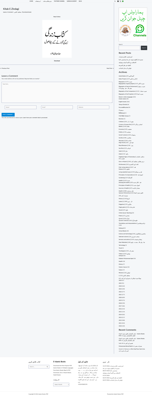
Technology (122, 245)
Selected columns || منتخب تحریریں (129, 236)
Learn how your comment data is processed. (35, 117)
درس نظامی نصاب (47, 1)
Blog (80, 1)
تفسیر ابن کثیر (129, 343)
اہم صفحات (38, 1)
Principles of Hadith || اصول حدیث (129, 185)
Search (121, 44)
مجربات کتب (124, 195)
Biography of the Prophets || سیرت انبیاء (131, 94)
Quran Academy (72, 1)
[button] (115, 1)
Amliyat (121, 255)
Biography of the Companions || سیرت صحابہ (133, 91)
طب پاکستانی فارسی (129, 340)
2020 (120, 297)
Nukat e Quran (123, 267)
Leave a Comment (8, 12)
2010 (120, 326)
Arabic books (122, 98)
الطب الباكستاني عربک (129, 335)
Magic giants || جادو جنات (127, 207)
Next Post (110, 68)
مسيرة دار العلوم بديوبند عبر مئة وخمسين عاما (131, 59)
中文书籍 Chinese (124, 116)
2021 (120, 294)
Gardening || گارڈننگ (125, 177)
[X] (120, 1)
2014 (120, 314)
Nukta (120, 270)
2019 (120, 300)
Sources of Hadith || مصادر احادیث (129, 188)
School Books (122, 231)
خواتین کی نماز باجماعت (125, 68)
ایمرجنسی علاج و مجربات (125, 57)
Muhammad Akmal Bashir (126, 346)
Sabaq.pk (121, 228)
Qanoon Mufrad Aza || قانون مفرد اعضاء (131, 193)
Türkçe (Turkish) (123, 104)
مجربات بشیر (138, 346)
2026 (120, 280)
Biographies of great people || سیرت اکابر (131, 83)
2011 (120, 323)
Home (31, 1)
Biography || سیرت (125, 81)
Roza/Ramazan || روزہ (126, 145)
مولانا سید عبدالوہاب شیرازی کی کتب (131, 278)
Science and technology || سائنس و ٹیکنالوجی (132, 233)
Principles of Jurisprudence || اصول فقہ (131, 175)
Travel (120, 248)
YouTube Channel (59, 1)
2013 (120, 317)
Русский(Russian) (123, 107)
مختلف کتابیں (17, 12)
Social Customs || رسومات (127, 135)
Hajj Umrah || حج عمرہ (126, 142)
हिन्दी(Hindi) (122, 113)
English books (122, 101)
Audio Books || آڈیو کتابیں (126, 76)
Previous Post (4, 68)
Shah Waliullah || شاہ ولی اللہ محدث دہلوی (132, 242)
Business (121, 118)
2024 (120, 286)
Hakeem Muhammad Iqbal (126, 258)
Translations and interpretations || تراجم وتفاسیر (132, 223)
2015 (120, 311)
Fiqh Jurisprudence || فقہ (127, 167)
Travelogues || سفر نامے (126, 251)
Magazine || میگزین (125, 204)
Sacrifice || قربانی (125, 148)
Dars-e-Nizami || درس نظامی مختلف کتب (131, 161)
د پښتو (122, 110)
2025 (120, 283)
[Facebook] (118, 1)
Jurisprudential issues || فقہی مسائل (130, 172)
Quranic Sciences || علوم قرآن (128, 220)
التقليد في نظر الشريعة (125, 65)
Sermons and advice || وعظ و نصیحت (130, 239)
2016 (120, 309)
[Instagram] (123, 1)
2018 (120, 303)
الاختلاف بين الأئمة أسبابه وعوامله (127, 62)
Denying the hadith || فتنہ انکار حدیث (130, 182)
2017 (120, 306)
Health (120, 261)
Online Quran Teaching (125, 213)
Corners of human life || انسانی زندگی (130, 124)
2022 (120, 291)
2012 (120, 320)
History (121, 264)
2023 (120, 289)
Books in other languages (126, 97)
